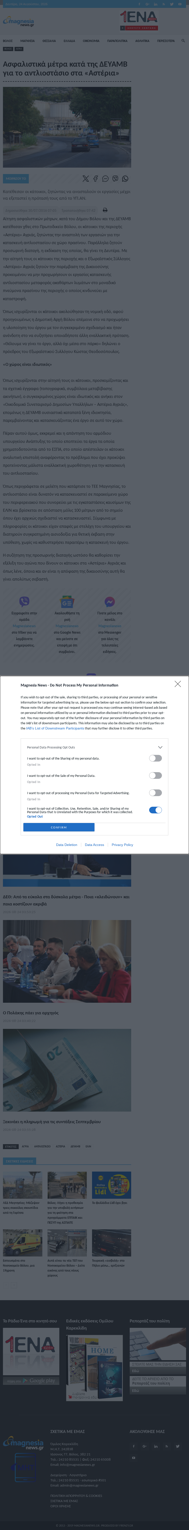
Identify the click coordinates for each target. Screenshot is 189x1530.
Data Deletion (66, 845)
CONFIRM (59, 827)
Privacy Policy (122, 845)
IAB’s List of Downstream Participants (55, 728)
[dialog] (94, 765)
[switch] (155, 758)
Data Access (94, 845)
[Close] (179, 685)
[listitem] (94, 747)
